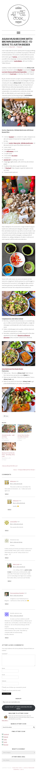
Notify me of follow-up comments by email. (14, 687)
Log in (22, 769)
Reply (6, 494)
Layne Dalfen (13, 521)
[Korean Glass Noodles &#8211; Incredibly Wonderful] (25, 428)
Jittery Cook (16, 564)
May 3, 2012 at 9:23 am (16, 483)
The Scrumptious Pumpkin (17, 593)
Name (3, 668)
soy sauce (14, 155)
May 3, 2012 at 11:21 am (16, 524)
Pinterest (6, 737)
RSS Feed (6, 744)
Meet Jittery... (5, 720)
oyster (11, 143)
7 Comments (19, 47)
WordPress (16, 769)
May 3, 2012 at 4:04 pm (19, 566)
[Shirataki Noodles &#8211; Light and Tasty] (9, 428)
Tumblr (5, 742)
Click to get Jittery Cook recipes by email (18, 708)
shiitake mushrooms (27, 143)
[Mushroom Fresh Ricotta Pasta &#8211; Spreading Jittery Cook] (9, 446)
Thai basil (8, 168)
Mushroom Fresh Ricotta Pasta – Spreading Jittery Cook (8, 454)
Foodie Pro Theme (17, 767)
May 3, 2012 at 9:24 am (19, 503)
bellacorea (13, 481)
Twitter (5, 739)
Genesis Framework (29, 767)
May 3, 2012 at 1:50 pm (16, 542)
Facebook (6, 734)
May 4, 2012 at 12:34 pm (16, 595)
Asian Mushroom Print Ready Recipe (12, 369)
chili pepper (10, 151)
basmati (11, 137)
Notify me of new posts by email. (12, 690)
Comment (5, 653)
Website (4, 681)
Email (3, 674)
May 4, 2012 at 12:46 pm (16, 615)
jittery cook (18, 14)
